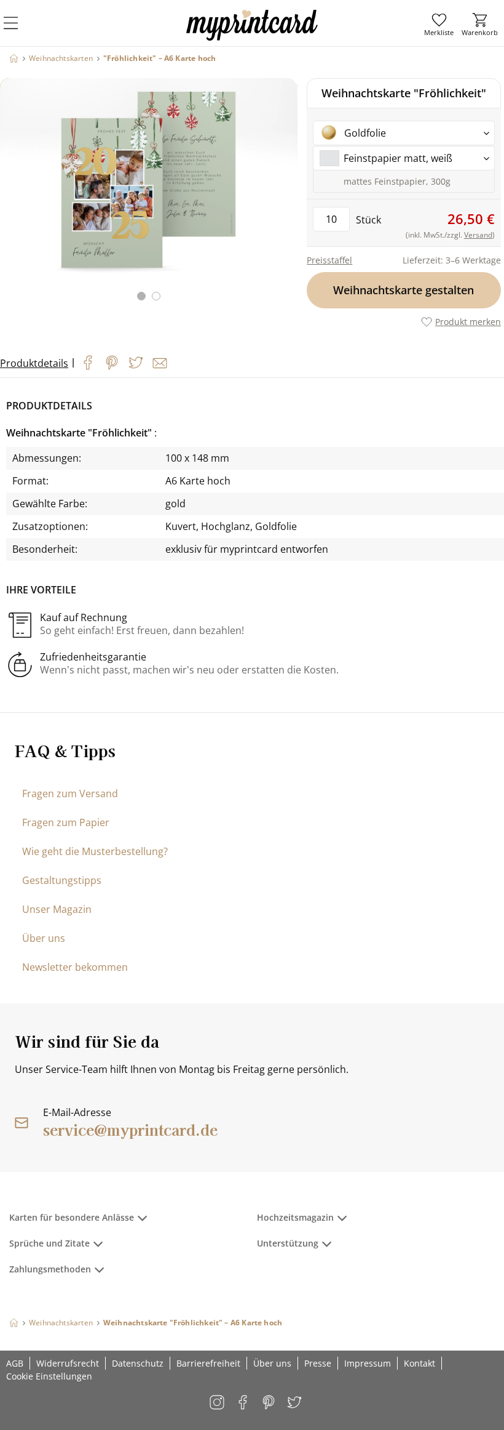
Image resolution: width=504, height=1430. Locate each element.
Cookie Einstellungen (49, 1376)
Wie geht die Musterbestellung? (95, 851)
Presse (317, 1363)
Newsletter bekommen (75, 967)
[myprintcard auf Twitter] (295, 1403)
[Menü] (18, 30)
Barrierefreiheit (208, 1363)
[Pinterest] (111, 362)
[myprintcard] (252, 36)
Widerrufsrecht (67, 1363)
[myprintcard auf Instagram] (218, 1403)
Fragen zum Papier (65, 822)
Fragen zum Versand (70, 793)
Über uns (43, 938)
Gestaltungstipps (61, 880)
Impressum (367, 1363)
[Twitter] (135, 362)
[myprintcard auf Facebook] (243, 1403)
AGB (14, 1363)
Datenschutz (137, 1363)
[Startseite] (13, 58)
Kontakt (419, 1363)
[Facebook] (88, 362)
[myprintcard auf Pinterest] (269, 1403)
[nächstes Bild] (285, 197)
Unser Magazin (57, 909)
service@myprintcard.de (130, 1129)
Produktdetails (34, 363)
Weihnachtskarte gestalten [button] (404, 290)
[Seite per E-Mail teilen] (159, 363)
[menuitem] (439, 24)
